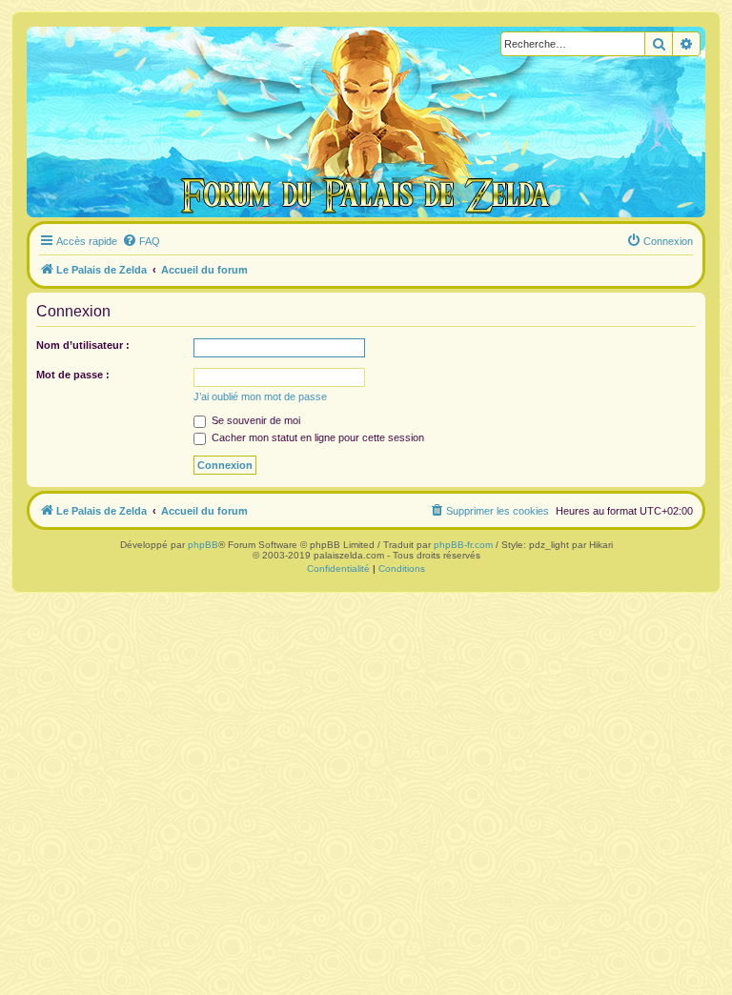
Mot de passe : (73, 374)
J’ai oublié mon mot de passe (260, 396)
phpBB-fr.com (463, 544)
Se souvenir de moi (254, 420)
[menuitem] (141, 241)
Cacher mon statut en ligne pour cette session (316, 437)
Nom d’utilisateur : (83, 345)
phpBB (203, 544)
